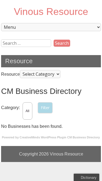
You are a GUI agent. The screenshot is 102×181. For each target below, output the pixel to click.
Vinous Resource (51, 11)
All (27, 111)
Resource (10, 74)
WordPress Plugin (53, 137)
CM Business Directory (83, 137)
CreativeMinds (30, 137)
